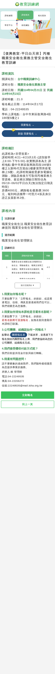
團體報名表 (18, 334)
